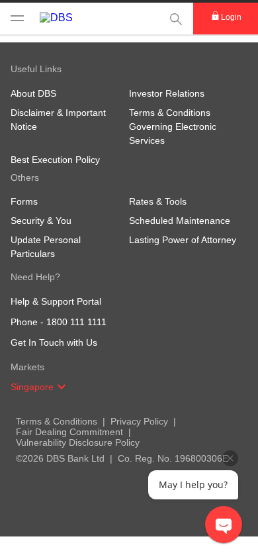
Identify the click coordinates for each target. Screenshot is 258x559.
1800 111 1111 (76, 322)
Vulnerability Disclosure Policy (78, 442)
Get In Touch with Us (54, 342)
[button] (61, 387)
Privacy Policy (139, 421)
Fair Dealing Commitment (69, 432)
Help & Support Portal (56, 301)
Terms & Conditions (56, 421)
